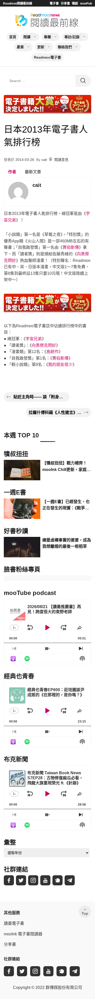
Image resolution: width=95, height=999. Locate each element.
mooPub (86, 3)
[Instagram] (33, 880)
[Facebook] (9, 880)
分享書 (65, 3)
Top (85, 913)
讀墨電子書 (14, 923)
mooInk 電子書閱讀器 (23, 934)
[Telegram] (70, 880)
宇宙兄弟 (34, 339)
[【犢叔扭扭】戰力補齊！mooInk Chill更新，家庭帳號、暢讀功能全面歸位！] (22, 470)
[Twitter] (21, 880)
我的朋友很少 (60, 364)
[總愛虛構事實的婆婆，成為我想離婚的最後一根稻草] (22, 547)
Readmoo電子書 (47, 57)
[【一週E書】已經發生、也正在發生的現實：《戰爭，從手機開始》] (22, 508)
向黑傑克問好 (44, 345)
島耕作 (52, 351)
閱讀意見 (61, 160)
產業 (20, 47)
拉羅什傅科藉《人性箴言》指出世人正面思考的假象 (55, 412)
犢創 (75, 3)
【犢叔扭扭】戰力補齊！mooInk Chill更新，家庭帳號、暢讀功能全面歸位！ (66, 467)
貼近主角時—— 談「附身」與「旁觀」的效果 (39, 397)
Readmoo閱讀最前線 (17, 3)
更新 (40, 47)
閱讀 (26, 37)
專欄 (47, 37)
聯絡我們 (65, 47)
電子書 (54, 3)
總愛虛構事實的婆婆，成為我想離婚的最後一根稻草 (66, 543)
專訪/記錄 (72, 37)
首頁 (12, 37)
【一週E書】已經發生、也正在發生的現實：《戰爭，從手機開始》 (66, 505)
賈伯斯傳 (71, 247)
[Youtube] (45, 880)
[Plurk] (57, 880)
